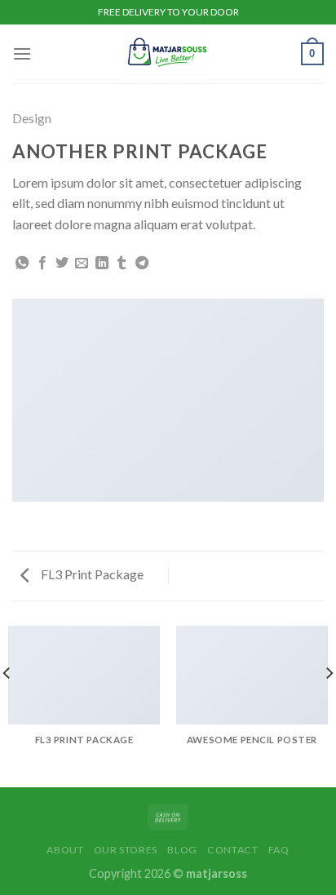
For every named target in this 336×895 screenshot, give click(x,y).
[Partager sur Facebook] (42, 263)
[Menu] (22, 53)
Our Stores (125, 850)
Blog (182, 850)
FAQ (279, 850)
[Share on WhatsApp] (22, 263)
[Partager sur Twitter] (62, 263)
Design (31, 118)
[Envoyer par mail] (81, 263)
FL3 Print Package (91, 574)
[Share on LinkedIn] (101, 263)
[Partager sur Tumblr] (121, 263)
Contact (232, 850)
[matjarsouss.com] (166, 53)
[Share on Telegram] (141, 263)
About (64, 850)
